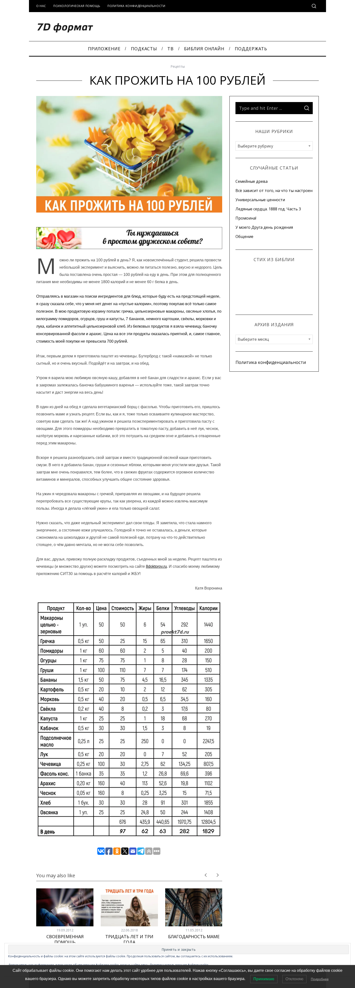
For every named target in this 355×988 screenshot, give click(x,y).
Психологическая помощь (76, 6)
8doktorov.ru (156, 566)
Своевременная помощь (65, 939)
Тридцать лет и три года (129, 939)
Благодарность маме (194, 936)
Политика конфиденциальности (136, 6)
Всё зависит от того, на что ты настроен (273, 190)
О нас (41, 6)
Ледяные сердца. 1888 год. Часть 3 (268, 209)
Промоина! (245, 218)
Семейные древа (251, 181)
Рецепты (177, 66)
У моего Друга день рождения (264, 227)
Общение (244, 236)
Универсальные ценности (260, 199)
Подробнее (320, 979)
